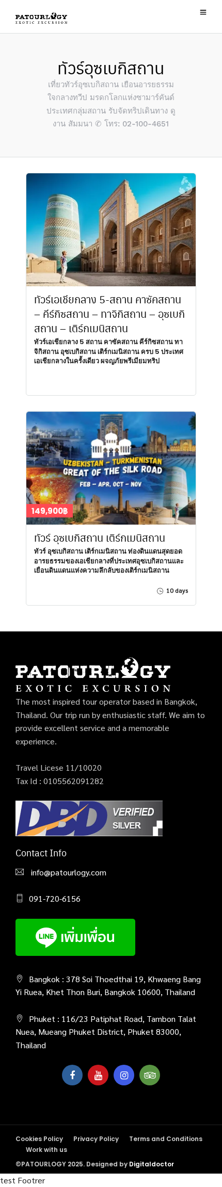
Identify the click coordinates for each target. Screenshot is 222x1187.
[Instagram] (124, 1075)
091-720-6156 (55, 898)
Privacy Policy (96, 1138)
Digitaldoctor (151, 1164)
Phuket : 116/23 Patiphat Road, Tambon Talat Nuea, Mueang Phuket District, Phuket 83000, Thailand (105, 1031)
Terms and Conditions (165, 1138)
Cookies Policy (39, 1138)
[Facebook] (72, 1075)
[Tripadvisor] (149, 1075)
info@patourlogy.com (67, 872)
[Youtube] (98, 1075)
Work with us (46, 1149)
